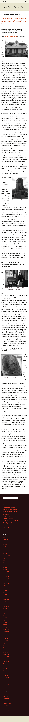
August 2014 (5, 668)
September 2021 (6, 539)
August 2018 (5, 558)
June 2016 (5, 617)
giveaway (5, 701)
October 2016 (6, 608)
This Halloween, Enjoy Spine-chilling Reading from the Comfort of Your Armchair (10, 513)
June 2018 (5, 562)
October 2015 (6, 636)
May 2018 (5, 565)
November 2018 (6, 551)
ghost (7, 20)
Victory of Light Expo (7, 710)
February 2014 (6, 673)
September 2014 (6, 666)
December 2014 (6, 659)
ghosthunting (18, 16)
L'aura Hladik (18, 21)
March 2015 (5, 652)
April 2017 (5, 594)
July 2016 (5, 615)
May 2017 (5, 592)
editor (17, 23)
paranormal (4, 23)
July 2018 (5, 560)
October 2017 (6, 581)
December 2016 (6, 604)
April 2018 (5, 567)
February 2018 (6, 571)
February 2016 (6, 627)
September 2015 (6, 638)
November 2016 (6, 606)
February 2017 (6, 599)
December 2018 (6, 548)
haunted (13, 21)
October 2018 (6, 553)
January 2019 (6, 546)
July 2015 (5, 643)
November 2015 (6, 633)
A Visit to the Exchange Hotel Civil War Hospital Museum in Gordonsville (10, 522)
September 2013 (6, 684)
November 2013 (6, 679)
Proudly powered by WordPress (14, 719)
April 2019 (5, 542)
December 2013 (6, 677)
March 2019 (5, 544)
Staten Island (10, 23)
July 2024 (5, 537)
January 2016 (6, 629)
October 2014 (6, 663)
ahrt (24, 16)
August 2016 (5, 613)
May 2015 (5, 647)
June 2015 (5, 645)
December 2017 (6, 576)
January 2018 (6, 574)
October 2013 (6, 682)
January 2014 (6, 675)
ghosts (9, 21)
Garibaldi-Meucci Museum (11, 15)
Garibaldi (16, 18)
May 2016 (5, 620)
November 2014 (6, 661)
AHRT (13, 16)
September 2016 (6, 610)
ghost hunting (12, 20)
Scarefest (5, 707)
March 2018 (5, 569)
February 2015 (6, 654)
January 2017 (6, 601)
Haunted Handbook (7, 703)
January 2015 (6, 656)
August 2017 (5, 585)
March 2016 (5, 624)
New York (24, 21)
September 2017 (6, 583)
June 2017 (5, 590)
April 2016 (5, 622)
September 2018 (6, 555)
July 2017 (5, 588)
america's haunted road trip (7, 18)
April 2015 (5, 650)
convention (5, 696)
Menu (2, 1)
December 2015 (6, 631)
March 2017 (5, 597)
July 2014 (5, 670)
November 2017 (6, 578)
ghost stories (18, 20)
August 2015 (5, 640)
